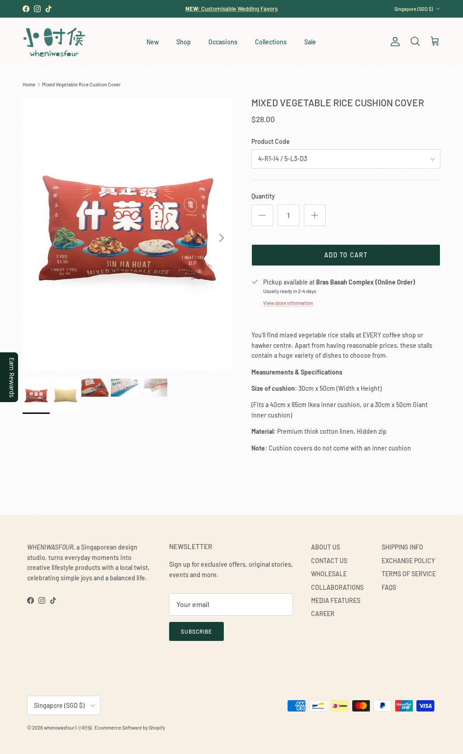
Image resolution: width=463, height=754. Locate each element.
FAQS (389, 587)
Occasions (222, 42)
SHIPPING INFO (402, 547)
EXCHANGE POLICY (408, 560)
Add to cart (346, 255)
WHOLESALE (329, 574)
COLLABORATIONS (337, 587)
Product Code (270, 141)
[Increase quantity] (315, 215)
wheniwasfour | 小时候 (68, 727)
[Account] (393, 41)
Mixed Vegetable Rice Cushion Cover (81, 84)
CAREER (323, 613)
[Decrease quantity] (262, 215)
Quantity (263, 196)
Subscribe (196, 631)
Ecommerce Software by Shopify (129, 727)
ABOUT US (325, 547)
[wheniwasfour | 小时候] (54, 42)
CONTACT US (329, 560)
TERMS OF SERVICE (409, 574)
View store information (288, 303)
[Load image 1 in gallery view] (127, 233)
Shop (183, 42)
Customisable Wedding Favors (231, 8)
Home (29, 84)
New (152, 42)
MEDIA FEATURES (335, 600)
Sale (310, 42)
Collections (271, 42)
